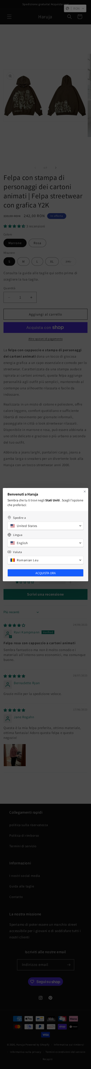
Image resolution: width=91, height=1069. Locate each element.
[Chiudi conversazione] (84, 491)
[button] (75, 8)
